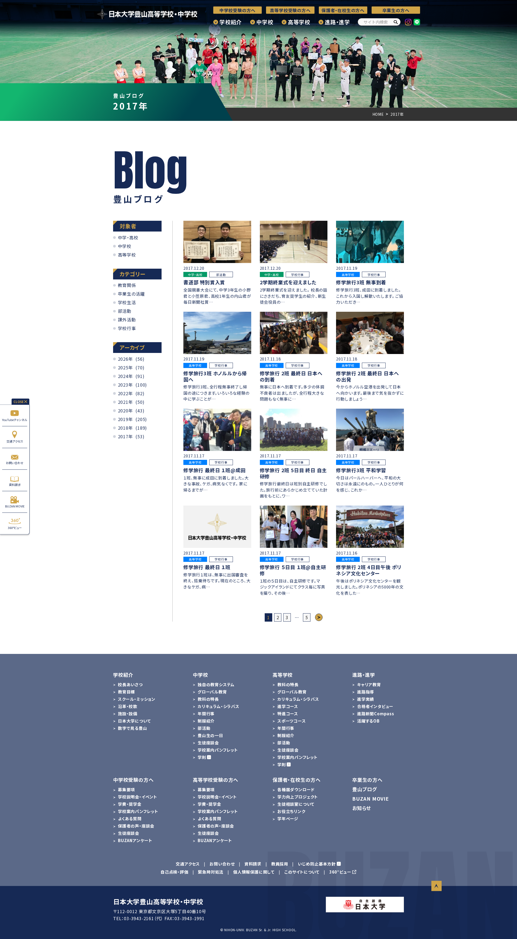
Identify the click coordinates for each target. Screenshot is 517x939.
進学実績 (365, 699)
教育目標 (126, 692)
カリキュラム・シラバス (218, 706)
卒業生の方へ (396, 10)
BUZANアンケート (135, 840)
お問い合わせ (14, 463)
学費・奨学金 (130, 804)
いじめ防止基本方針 (317, 864)
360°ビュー (15, 527)
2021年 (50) (131, 402)
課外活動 (127, 319)
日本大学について (134, 721)
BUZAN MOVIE (15, 506)
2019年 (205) (132, 419)
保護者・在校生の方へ (343, 10)
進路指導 (365, 692)
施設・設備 (127, 713)
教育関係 (127, 285)
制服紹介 (206, 721)
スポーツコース (291, 721)
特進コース (287, 713)
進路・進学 (337, 22)
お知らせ (361, 807)
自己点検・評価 (174, 872)
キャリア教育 (369, 684)
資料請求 (15, 484)
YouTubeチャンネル (14, 419)
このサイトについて (302, 872)
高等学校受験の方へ (290, 10)
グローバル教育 (212, 692)
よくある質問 (130, 818)
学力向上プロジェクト (297, 797)
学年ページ (287, 818)
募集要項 (126, 789)
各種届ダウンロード (296, 789)
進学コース (287, 706)
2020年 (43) (131, 410)
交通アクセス (14, 441)
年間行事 (206, 713)
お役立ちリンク (291, 811)
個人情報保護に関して (254, 872)
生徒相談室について (296, 804)
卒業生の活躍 (131, 293)
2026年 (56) (131, 359)
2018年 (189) (132, 428)
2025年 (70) (131, 367)
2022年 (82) (131, 393)
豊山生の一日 (210, 735)
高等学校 (299, 22)
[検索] (395, 22)
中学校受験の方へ (237, 10)
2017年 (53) (131, 436)
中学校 (264, 22)
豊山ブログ (364, 789)
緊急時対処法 (210, 872)
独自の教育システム (216, 684)
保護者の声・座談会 (136, 826)
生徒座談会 (208, 742)
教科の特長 (208, 699)
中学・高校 (128, 237)
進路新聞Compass (375, 713)
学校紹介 (230, 22)
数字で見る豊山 (132, 728)
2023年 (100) (132, 384)
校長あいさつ (130, 684)
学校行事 (127, 328)
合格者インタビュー (375, 706)
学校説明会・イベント (137, 797)
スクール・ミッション (136, 699)
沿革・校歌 (127, 706)
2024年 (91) (131, 376)
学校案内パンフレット (218, 750)
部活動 (124, 311)
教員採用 (279, 864)
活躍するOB (368, 721)
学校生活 (127, 302)
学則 (202, 757)
